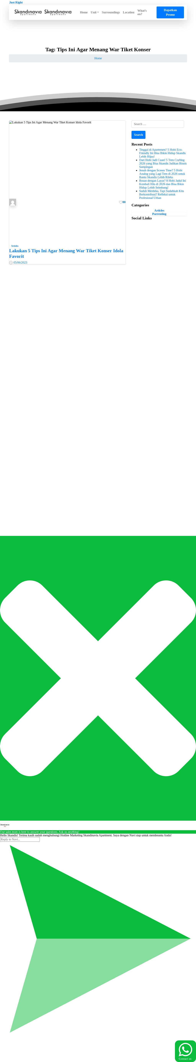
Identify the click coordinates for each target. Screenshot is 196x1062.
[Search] (153, 12)
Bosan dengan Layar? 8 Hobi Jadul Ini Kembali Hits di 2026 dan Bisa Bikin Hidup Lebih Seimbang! (162, 184)
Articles (159, 210)
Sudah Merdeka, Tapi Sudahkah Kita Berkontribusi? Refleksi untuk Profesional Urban (161, 194)
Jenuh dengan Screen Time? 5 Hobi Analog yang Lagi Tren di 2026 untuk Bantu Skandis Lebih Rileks (162, 174)
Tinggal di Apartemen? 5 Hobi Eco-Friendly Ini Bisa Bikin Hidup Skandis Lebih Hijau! (162, 153)
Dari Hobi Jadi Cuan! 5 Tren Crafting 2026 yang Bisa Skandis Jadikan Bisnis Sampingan (163, 163)
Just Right (16, 2)
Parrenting (159, 214)
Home (98, 58)
